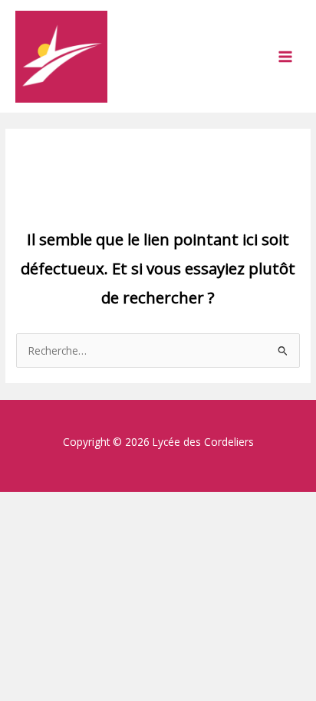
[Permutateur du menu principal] (285, 56)
